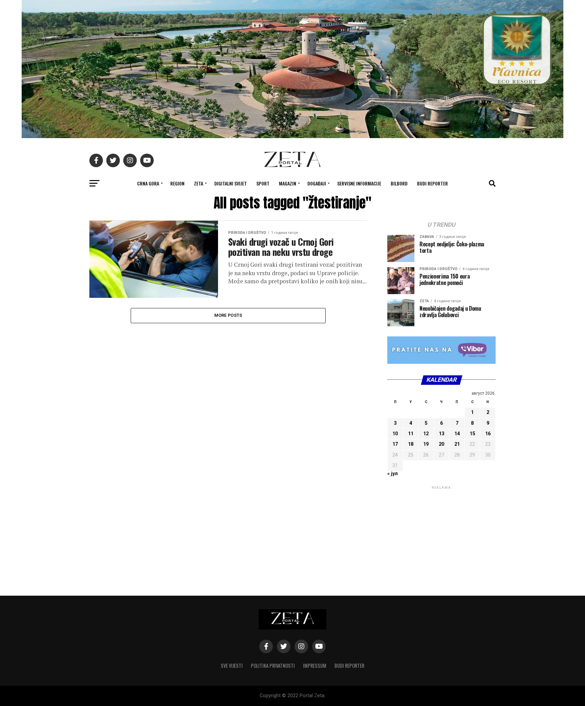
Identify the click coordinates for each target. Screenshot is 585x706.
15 (472, 434)
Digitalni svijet (230, 183)
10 (395, 434)
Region (177, 183)
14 (457, 434)
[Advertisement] (441, 533)
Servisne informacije (359, 183)
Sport (262, 183)
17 (395, 444)
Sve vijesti (232, 665)
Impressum (314, 665)
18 (410, 444)
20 (441, 444)
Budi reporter (432, 183)
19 (426, 444)
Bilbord (399, 183)
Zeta (198, 183)
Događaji (316, 183)
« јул (392, 474)
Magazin (287, 183)
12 (426, 434)
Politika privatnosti (273, 665)
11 (410, 434)
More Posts (228, 315)
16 (488, 434)
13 (441, 434)
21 (457, 444)
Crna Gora (148, 183)
